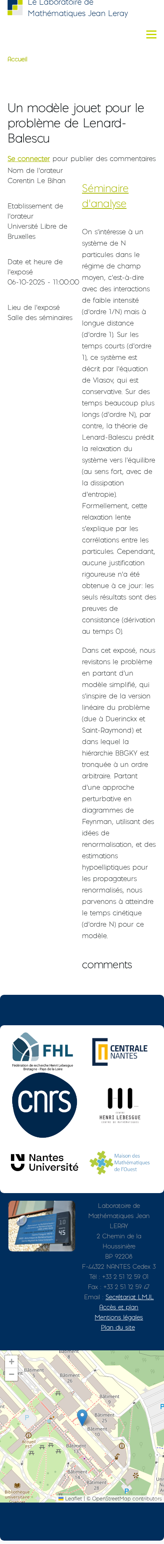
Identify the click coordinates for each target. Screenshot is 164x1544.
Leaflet (72, 1498)
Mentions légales (119, 1317)
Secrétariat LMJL (130, 1297)
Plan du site (118, 1327)
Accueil (17, 59)
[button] (82, 1417)
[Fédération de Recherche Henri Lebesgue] (44, 1052)
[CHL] (119, 1105)
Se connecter (29, 158)
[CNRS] (44, 1105)
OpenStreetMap (111, 1498)
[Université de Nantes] (44, 1162)
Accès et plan (118, 1307)
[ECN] (119, 1052)
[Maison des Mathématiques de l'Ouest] (119, 1162)
